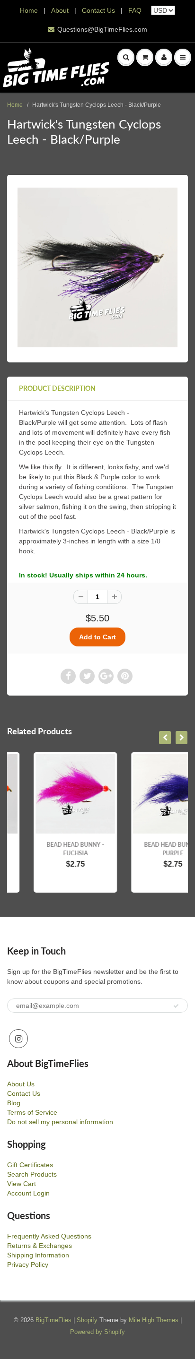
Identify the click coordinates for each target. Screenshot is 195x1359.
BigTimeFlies (53, 1320)
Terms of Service (32, 1112)
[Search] (125, 57)
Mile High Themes (153, 1320)
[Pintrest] (125, 676)
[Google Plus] (106, 676)
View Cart (21, 1183)
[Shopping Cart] (144, 57)
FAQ (135, 10)
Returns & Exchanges (39, 1245)
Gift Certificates (30, 1165)
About (61, 10)
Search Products (32, 1174)
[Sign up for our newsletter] (176, 1006)
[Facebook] (68, 676)
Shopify (87, 1320)
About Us (21, 1084)
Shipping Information (38, 1255)
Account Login (28, 1193)
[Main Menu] (182, 57)
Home (29, 10)
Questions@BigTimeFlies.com (102, 29)
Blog (13, 1103)
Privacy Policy (27, 1264)
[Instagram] (18, 1038)
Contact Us (98, 10)
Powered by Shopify (97, 1331)
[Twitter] (87, 676)
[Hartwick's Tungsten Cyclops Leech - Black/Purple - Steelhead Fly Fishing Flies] (97, 267)
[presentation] (165, 737)
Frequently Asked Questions (49, 1236)
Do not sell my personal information (60, 1122)
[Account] (164, 57)
